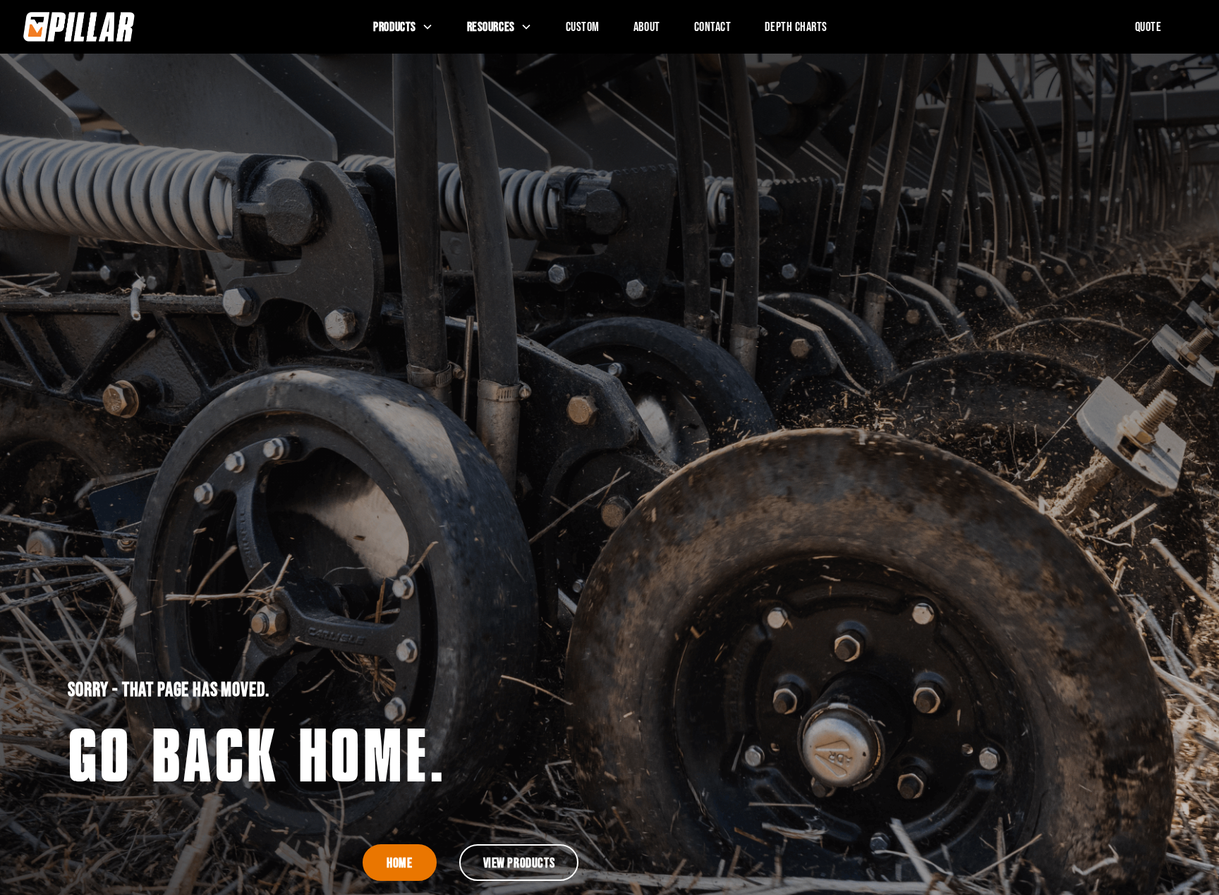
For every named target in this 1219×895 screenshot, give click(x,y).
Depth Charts (796, 26)
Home (399, 862)
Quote (1148, 26)
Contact (713, 26)
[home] (144, 26)
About (646, 26)
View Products (519, 862)
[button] (402, 27)
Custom (583, 26)
